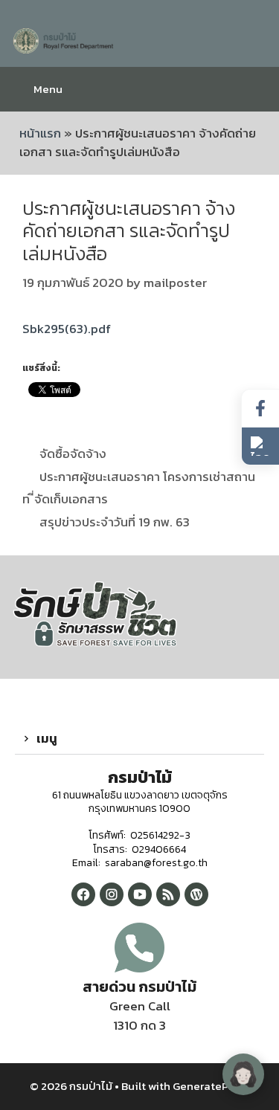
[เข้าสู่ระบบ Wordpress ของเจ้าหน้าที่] (196, 894)
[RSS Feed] (168, 894)
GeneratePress (211, 1085)
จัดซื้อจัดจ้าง (72, 453)
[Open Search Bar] (256, 89)
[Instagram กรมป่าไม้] (112, 894)
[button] (139, 739)
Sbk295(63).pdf (66, 328)
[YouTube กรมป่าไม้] (140, 894)
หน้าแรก (40, 133)
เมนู (46, 738)
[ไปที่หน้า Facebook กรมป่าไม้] (260, 408)
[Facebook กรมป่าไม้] (83, 894)
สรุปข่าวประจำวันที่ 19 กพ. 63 (114, 522)
